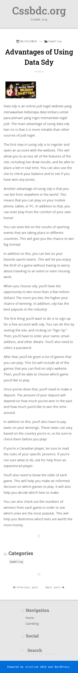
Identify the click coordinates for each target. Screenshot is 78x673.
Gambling (54, 41)
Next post (53, 587)
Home (30, 618)
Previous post (27, 587)
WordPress (62, 666)
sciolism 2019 (35, 666)
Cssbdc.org (39, 10)
